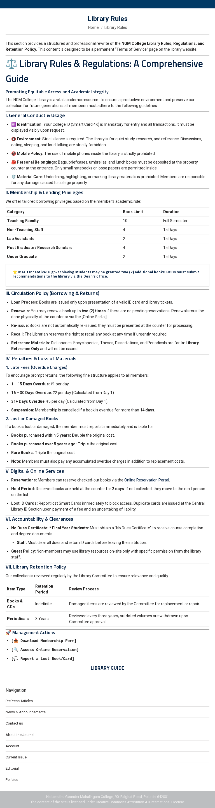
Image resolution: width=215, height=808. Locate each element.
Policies (12, 779)
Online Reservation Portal (146, 480)
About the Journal (20, 735)
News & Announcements (26, 712)
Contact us (14, 723)
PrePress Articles (19, 701)
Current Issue (16, 757)
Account (12, 746)
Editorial (12, 768)
